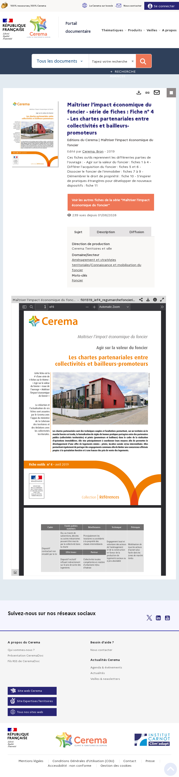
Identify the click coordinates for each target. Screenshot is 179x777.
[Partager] (141, 299)
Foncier (77, 280)
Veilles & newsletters (105, 679)
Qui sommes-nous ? (21, 650)
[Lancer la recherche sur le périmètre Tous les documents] (144, 61)
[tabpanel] (89, 333)
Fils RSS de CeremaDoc (24, 661)
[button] (98, 6)
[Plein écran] (162, 299)
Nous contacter (101, 650)
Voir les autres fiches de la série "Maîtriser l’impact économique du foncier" (111, 202)
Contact (129, 761)
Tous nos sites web (30, 712)
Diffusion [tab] (136, 231)
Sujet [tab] (78, 231)
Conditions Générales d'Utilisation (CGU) (83, 761)
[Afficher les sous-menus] (116, 6)
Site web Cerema (30, 690)
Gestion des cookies (115, 765)
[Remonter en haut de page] (170, 769)
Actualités (97, 673)
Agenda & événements (106, 667)
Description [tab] (106, 231)
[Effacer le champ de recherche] (133, 61)
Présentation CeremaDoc (25, 655)
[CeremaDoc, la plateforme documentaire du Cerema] (42, 27)
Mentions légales (30, 761)
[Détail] (155, 299)
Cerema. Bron (92, 151)
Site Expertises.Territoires (35, 701)
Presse (150, 761)
